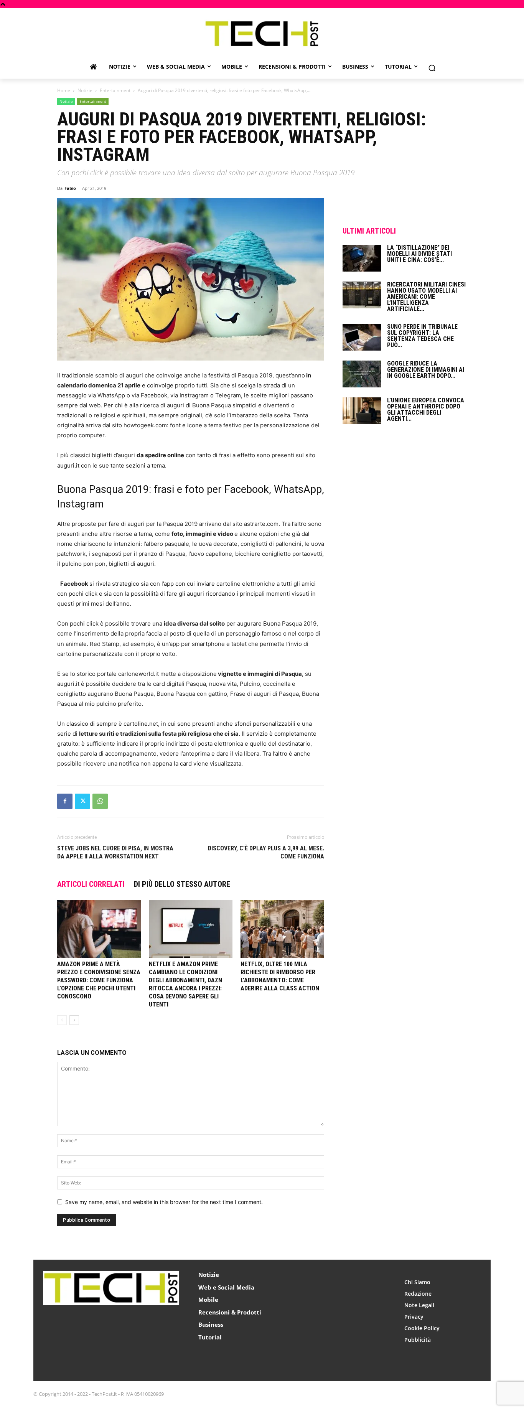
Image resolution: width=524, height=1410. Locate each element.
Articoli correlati (91, 884)
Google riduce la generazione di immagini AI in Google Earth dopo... (425, 369)
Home (63, 90)
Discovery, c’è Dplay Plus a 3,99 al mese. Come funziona (266, 852)
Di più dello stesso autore (182, 884)
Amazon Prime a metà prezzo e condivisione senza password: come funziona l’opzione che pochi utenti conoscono (98, 980)
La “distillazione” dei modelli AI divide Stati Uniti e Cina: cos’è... (419, 254)
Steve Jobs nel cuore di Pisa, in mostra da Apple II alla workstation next (115, 852)
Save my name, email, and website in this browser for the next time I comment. (164, 1202)
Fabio (70, 188)
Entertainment (115, 90)
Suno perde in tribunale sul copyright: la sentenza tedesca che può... (422, 336)
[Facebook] (65, 801)
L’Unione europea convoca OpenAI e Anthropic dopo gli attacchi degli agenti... (425, 409)
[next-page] (74, 1020)
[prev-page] (62, 1020)
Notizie (84, 90)
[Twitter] (82, 801)
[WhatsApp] (100, 801)
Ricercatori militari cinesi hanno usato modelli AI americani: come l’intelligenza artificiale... (426, 297)
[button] (432, 68)
